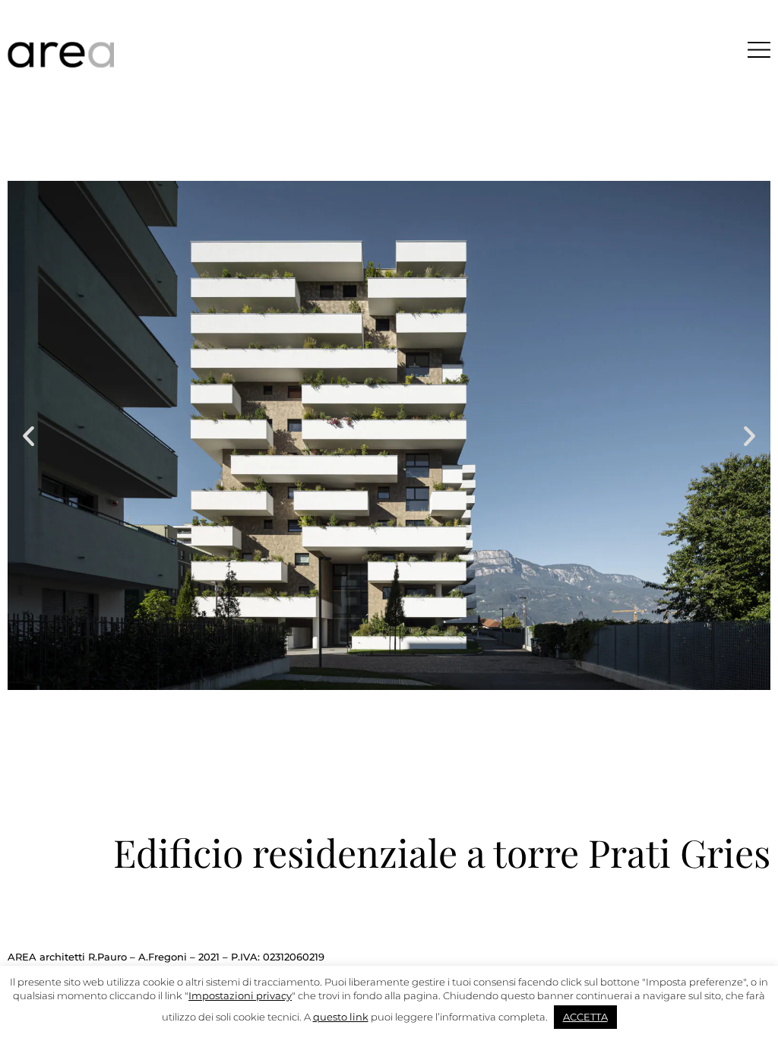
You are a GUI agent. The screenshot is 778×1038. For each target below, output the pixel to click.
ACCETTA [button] (585, 1017)
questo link (340, 1017)
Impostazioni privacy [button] (240, 995)
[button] (28, 435)
